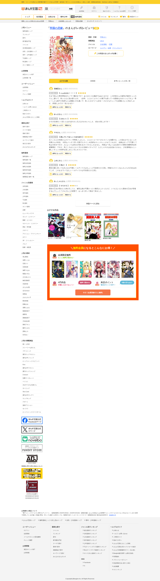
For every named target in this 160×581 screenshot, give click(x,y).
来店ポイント (134, 17)
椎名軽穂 (25, 301)
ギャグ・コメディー (29, 217)
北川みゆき (26, 290)
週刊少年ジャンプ (28, 358)
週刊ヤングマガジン (29, 354)
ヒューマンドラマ (28, 213)
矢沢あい (25, 335)
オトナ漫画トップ (28, 65)
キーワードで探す (28, 140)
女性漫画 (25, 186)
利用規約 (116, 556)
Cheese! (25, 375)
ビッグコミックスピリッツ (31, 361)
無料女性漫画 (27, 163)
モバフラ (25, 408)
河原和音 (25, 284)
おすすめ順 (64, 81)
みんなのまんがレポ (29, 147)
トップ (27, 17)
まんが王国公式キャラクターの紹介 (124, 547)
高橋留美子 (26, 318)
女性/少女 (51, 17)
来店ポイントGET (28, 74)
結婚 (109, 48)
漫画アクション (27, 405)
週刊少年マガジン (28, 368)
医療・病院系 (27, 247)
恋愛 (24, 210)
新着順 (92, 81)
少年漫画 (25, 196)
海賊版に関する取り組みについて (32, 466)
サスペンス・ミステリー (30, 223)
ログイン (25, 91)
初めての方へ (27, 114)
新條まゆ (25, 304)
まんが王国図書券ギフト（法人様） (124, 550)
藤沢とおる (26, 328)
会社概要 (116, 566)
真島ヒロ (25, 331)
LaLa (102, 41)
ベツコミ (25, 381)
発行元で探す (27, 143)
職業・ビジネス (27, 220)
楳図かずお (26, 274)
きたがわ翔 (26, 287)
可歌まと (103, 37)
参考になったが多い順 (122, 81)
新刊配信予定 (27, 41)
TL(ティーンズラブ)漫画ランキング (95, 547)
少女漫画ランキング (90, 537)
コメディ (103, 48)
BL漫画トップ (27, 61)
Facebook (87, 562)
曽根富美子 (26, 311)
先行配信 (39, 17)
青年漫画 (25, 193)
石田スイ (25, 263)
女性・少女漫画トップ (30, 51)
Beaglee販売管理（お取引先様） (123, 553)
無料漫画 (78, 17)
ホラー (25, 237)
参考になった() (58, 107)
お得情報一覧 (27, 78)
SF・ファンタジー (28, 240)
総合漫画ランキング (90, 530)
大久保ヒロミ (27, 277)
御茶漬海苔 (26, 280)
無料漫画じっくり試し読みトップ (50, 520)
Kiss (24, 364)
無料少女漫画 (27, 166)
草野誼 (25, 294)
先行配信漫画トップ (29, 48)
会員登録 (25, 87)
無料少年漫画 (27, 173)
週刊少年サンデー (28, 395)
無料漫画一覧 (27, 160)
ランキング (114, 17)
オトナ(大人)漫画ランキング (93, 553)
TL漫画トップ (27, 58)
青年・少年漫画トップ (30, 55)
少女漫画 (25, 189)
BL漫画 (25, 203)
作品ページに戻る (92, 204)
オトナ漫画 (26, 206)
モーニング (26, 388)
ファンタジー (117, 48)
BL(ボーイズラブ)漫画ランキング (94, 550)
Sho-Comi (26, 392)
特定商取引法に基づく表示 (121, 563)
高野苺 (25, 314)
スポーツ (25, 230)
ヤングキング (27, 398)
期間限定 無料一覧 (28, 177)
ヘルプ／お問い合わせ (30, 107)
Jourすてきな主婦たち (30, 385)
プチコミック (27, 351)
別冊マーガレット (28, 378)
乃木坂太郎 (26, 321)
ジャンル (103, 17)
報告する (68, 107)
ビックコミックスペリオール (32, 412)
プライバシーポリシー (120, 560)
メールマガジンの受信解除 (32, 537)
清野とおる (26, 307)
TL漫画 (25, 200)
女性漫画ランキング (90, 533)
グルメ (25, 244)
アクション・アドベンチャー (32, 234)
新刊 (124, 17)
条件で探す (26, 126)
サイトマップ (117, 569)
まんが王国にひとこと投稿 (31, 117)
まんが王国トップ (29, 520)
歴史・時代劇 (27, 227)
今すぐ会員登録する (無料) (93, 292)
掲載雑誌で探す (27, 137)
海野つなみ (26, 270)
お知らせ (25, 103)
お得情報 (26, 553)
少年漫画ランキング (90, 543)
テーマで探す (27, 130)
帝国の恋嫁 (56, 28)
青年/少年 (63, 17)
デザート (25, 402)
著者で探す (26, 133)
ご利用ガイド (27, 110)
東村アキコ (26, 324)
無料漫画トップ (27, 31)
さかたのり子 (27, 297)
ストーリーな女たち (29, 347)
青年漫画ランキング (90, 540)
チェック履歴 (27, 94)
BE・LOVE (26, 344)
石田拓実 (25, 267)
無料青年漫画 (27, 170)
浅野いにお (26, 260)
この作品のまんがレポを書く (107, 53)
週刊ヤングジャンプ (29, 371)
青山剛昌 (25, 257)
